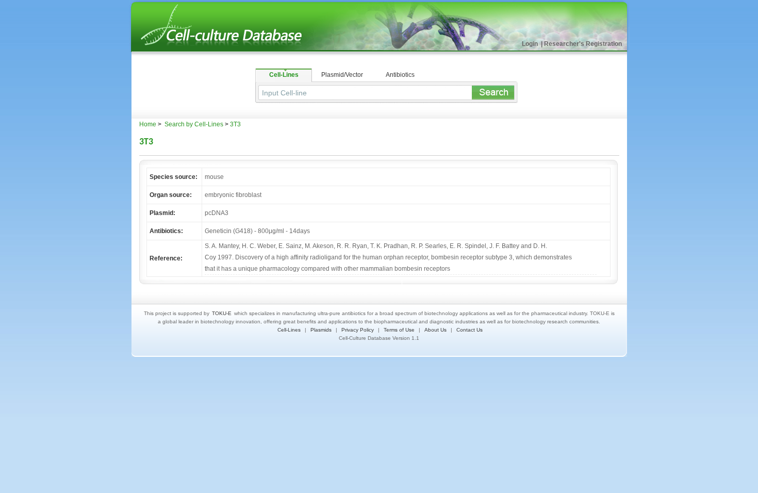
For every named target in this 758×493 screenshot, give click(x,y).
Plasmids (321, 330)
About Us (435, 330)
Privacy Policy (357, 330)
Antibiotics (400, 74)
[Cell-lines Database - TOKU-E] (229, 50)
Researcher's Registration (583, 43)
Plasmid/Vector (342, 74)
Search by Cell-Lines (193, 124)
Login (530, 43)
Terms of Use (399, 330)
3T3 (235, 124)
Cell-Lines (284, 74)
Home (147, 124)
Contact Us (469, 330)
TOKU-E (222, 313)
